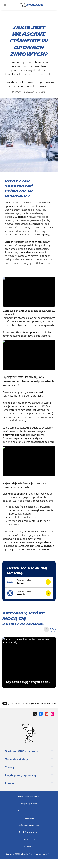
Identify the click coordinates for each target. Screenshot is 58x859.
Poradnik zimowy (19, 703)
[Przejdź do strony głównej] (32, 5)
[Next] (53, 629)
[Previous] (46, 629)
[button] (29, 582)
